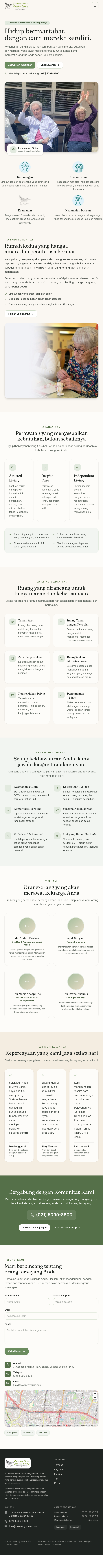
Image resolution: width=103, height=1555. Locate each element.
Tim (56, 1478)
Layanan (59, 1469)
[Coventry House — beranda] (16, 6)
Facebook (28, 1433)
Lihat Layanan (48, 65)
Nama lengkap (12, 1295)
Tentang (58, 1465)
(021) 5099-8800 (54, 1214)
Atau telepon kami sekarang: (33, 73)
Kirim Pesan (14, 1351)
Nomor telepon (61, 1295)
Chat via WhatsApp (66, 1227)
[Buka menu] (95, 5)
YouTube (43, 1433)
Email (7, 1309)
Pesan (8, 1324)
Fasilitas (58, 1474)
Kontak (58, 1483)
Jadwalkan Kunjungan (20, 65)
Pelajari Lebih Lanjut (19, 313)
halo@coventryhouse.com (27, 1385)
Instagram (12, 1433)
